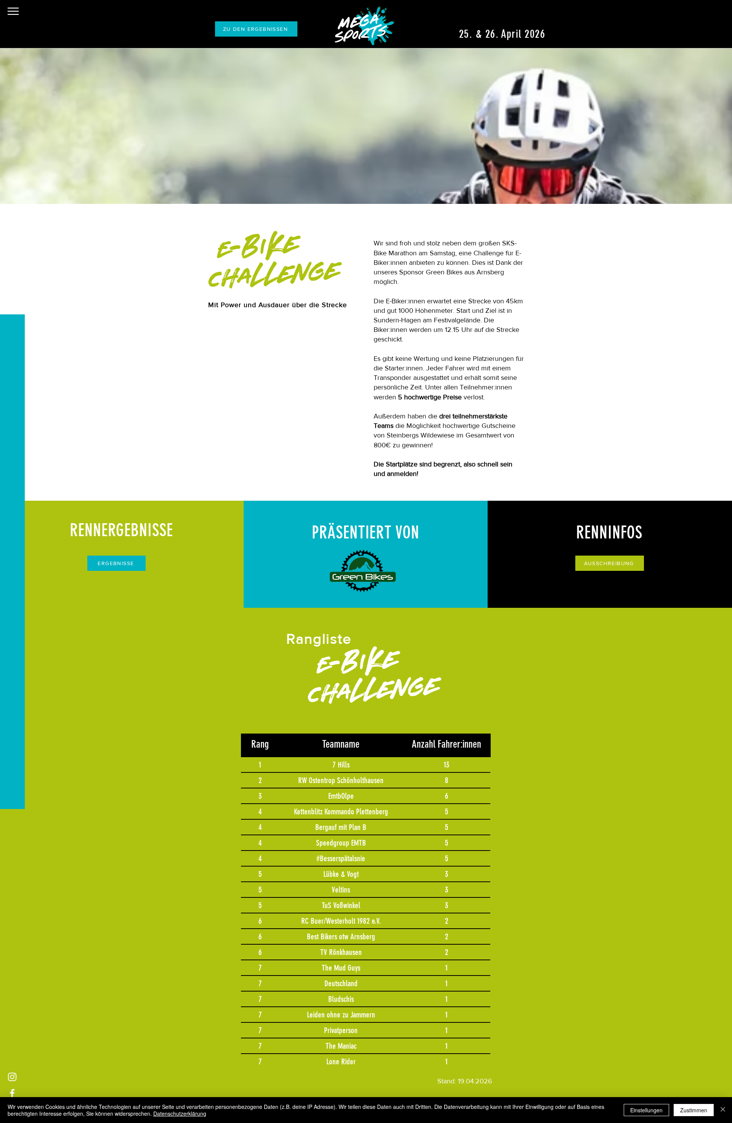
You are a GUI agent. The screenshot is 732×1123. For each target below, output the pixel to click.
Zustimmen (693, 1110)
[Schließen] (722, 1110)
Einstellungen (646, 1110)
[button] (13, 11)
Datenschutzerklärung (179, 1113)
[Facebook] (12, 1093)
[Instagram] (12, 1077)
